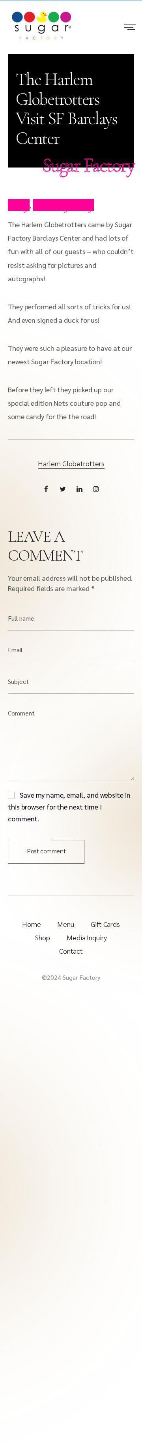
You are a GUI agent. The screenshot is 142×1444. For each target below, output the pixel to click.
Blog (19, 205)
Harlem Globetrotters (71, 463)
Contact (71, 950)
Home (31, 923)
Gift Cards (105, 923)
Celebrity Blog (63, 205)
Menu (65, 923)
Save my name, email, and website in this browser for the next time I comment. (69, 806)
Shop (42, 937)
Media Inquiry (87, 937)
